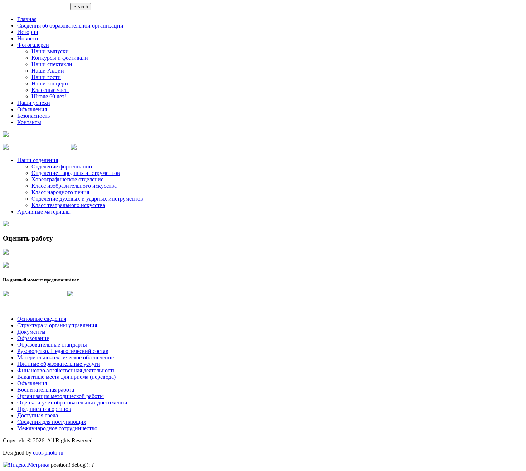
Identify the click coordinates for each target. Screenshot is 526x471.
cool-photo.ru (48, 453)
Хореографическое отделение (67, 179)
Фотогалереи (33, 45)
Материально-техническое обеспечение (65, 357)
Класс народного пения (60, 192)
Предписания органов (44, 409)
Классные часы (50, 90)
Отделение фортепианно (61, 166)
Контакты (29, 122)
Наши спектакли (51, 64)
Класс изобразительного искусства (74, 186)
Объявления (32, 109)
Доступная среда (37, 415)
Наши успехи (33, 103)
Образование (33, 338)
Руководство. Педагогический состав (62, 351)
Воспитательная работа (45, 390)
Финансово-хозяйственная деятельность (66, 370)
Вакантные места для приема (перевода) (66, 377)
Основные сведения (41, 319)
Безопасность (33, 116)
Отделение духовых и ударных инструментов (87, 199)
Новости (27, 38)
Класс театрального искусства (68, 205)
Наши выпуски (50, 51)
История (27, 32)
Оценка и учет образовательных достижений (72, 402)
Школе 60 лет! (48, 96)
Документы (31, 332)
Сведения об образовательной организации (70, 26)
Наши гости (46, 77)
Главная (26, 19)
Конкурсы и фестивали (59, 58)
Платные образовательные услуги (58, 364)
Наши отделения (37, 160)
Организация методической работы (60, 396)
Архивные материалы (44, 211)
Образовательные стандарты (52, 345)
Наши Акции (47, 71)
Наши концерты (51, 83)
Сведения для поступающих (51, 422)
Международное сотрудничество (57, 428)
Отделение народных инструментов (75, 173)
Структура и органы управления (57, 325)
